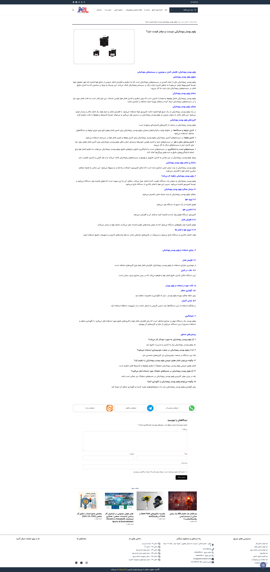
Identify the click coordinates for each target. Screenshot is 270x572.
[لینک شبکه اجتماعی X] (81, 2)
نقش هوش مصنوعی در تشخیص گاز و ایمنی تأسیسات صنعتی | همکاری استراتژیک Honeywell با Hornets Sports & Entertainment (119, 517)
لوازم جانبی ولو (183, 22)
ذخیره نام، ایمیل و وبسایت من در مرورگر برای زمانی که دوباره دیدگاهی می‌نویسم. (159, 472)
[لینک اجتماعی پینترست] (73, 2)
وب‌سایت (184, 463)
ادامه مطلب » (193, 521)
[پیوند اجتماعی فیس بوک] (84, 2)
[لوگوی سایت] (82, 10)
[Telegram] (81, 562)
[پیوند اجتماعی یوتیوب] (76, 2)
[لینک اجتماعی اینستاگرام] (79, 2)
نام (185, 454)
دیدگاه (184, 429)
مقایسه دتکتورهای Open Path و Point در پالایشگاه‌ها (152, 515)
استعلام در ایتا (90, 408)
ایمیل (131, 454)
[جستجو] (73, 10)
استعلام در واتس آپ (172, 408)
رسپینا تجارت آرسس (134, 569)
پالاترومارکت (193, 22)
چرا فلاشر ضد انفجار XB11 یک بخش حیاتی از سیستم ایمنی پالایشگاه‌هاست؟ (183, 516)
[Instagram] (86, 562)
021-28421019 (194, 2)
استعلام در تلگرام (131, 408)
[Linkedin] (76, 562)
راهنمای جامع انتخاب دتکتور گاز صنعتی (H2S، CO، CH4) (89, 515)
